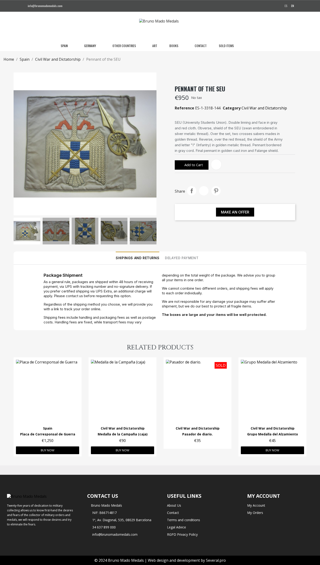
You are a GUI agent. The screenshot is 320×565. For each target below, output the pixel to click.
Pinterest (216, 190)
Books (173, 45)
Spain (64, 45)
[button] (244, 46)
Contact (201, 45)
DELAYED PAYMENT (181, 258)
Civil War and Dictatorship (264, 108)
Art (154, 45)
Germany (90, 45)
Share (191, 190)
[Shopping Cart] (260, 46)
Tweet (203, 190)
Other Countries (124, 45)
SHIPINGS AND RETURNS (137, 258)
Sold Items (226, 45)
